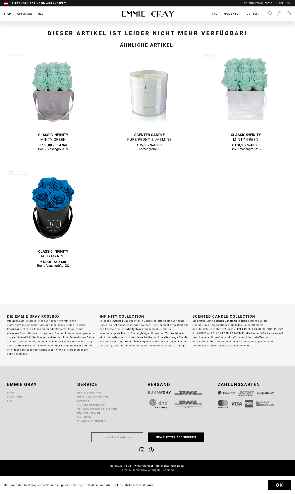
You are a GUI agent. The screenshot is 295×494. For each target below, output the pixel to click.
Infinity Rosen (134, 329)
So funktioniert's (258, 3)
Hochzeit (252, 13)
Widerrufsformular (92, 420)
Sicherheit (85, 416)
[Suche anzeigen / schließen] (270, 13)
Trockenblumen (175, 333)
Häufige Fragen (88, 412)
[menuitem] (8, 3)
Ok (279, 485)
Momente (231, 13)
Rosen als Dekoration (74, 345)
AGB (129, 465)
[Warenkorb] (288, 13)
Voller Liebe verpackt (137, 341)
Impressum (116, 465)
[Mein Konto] (279, 13)
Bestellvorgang (89, 392)
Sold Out (53, 156)
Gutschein (14, 396)
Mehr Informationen (139, 485)
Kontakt (83, 400)
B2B (9, 400)
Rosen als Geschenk (58, 341)
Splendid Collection (29, 337)
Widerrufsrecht (144, 465)
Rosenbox (13, 329)
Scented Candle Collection (230, 320)
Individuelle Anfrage (93, 396)
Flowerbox (116, 320)
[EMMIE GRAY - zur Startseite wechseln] (147, 13)
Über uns (284, 3)
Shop (10, 392)
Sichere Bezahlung (91, 404)
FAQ (215, 13)
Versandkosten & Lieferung (97, 408)
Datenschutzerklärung (170, 465)
